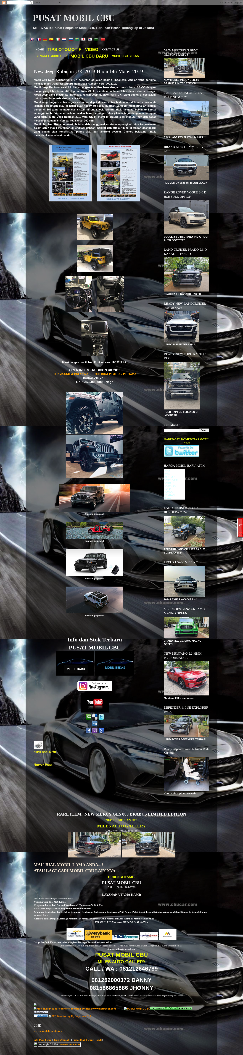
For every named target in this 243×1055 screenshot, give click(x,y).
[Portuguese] (78, 39)
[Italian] (58, 39)
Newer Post (43, 765)
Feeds (98, 1040)
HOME (40, 49)
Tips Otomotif (62, 1040)
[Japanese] (84, 39)
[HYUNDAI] (174, 495)
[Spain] (52, 39)
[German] (46, 39)
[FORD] (174, 488)
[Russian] (71, 39)
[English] (33, 39)
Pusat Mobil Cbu (83, 1040)
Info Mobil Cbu (43, 1040)
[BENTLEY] (174, 476)
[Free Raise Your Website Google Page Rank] (41, 1012)
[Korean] (90, 39)
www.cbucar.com (70, 1044)
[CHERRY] (174, 482)
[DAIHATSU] (174, 485)
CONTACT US (111, 49)
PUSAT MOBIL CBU (74, 17)
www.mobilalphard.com (48, 1031)
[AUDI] (174, 470)
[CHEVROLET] (174, 479)
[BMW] (174, 473)
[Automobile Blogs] (41, 1016)
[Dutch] (65, 39)
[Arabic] (97, 39)
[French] (39, 39)
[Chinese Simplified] (103, 39)
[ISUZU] (174, 498)
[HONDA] (174, 491)
